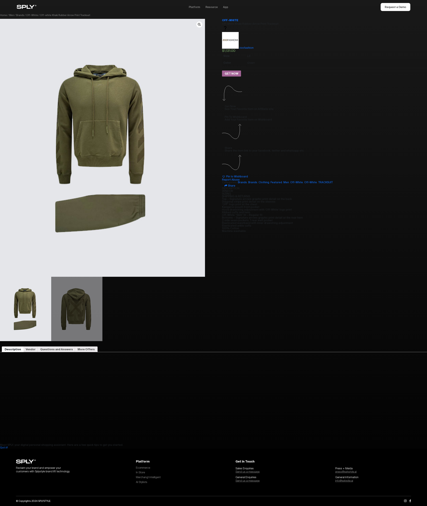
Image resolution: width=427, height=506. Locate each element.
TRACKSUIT (325, 182)
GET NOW (231, 73)
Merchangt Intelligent (148, 477)
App (225, 7)
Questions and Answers (56, 349)
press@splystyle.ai (346, 471)
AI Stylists (141, 482)
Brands (20, 15)
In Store (140, 472)
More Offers (86, 349)
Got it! (4, 447)
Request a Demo (395, 7)
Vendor (31, 349)
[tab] (13, 349)
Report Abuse (231, 179)
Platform (194, 7)
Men (11, 15)
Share (231, 185)
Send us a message (248, 471)
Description (13, 349)
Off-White (32, 15)
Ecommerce (143, 467)
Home (3, 15)
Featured (276, 182)
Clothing (264, 182)
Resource (211, 7)
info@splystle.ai (344, 480)
